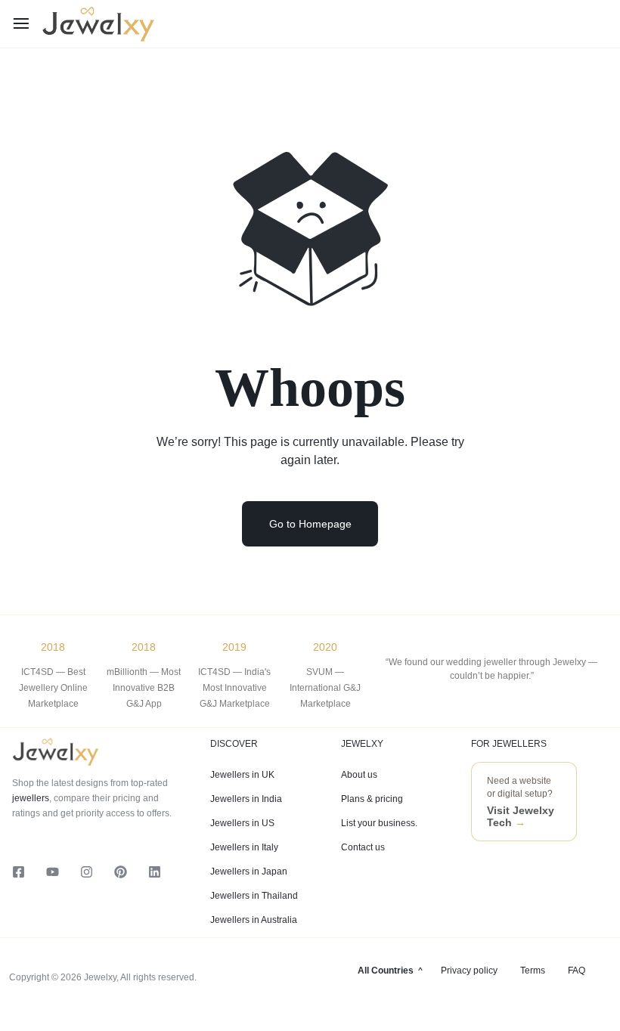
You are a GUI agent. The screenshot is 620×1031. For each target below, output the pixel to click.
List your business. (379, 823)
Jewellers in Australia (253, 920)
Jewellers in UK (242, 774)
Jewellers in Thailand (254, 895)
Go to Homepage (310, 524)
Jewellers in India (246, 799)
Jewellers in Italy (244, 847)
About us (359, 774)
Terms (532, 970)
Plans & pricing (372, 799)
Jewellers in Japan (248, 871)
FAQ (576, 970)
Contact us (363, 847)
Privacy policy (469, 970)
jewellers (30, 798)
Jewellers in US (242, 823)
